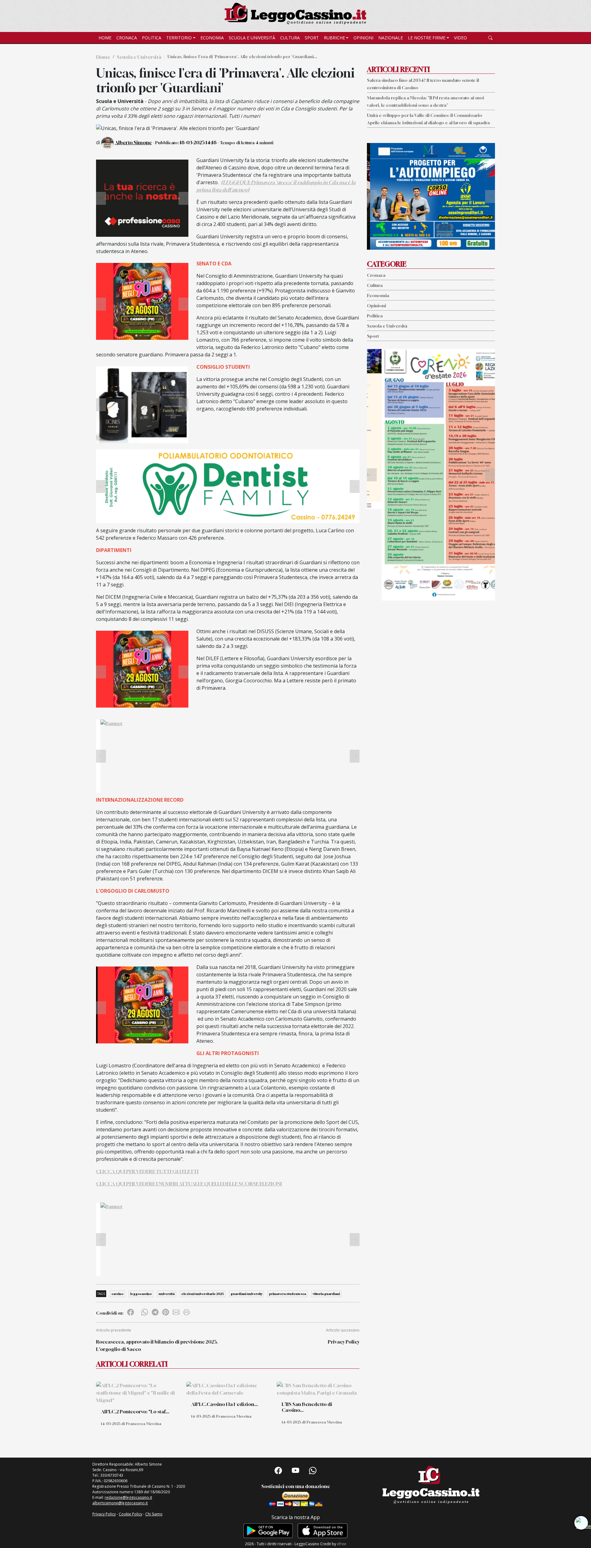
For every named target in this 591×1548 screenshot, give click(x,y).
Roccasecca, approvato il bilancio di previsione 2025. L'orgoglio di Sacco (157, 1345)
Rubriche (334, 38)
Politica (151, 38)
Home (104, 38)
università (167, 1294)
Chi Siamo (154, 1514)
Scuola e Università (252, 38)
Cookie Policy (130, 1514)
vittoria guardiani (326, 1294)
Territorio (179, 38)
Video (460, 38)
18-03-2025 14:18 (198, 142)
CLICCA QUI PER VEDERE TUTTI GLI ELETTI (147, 1171)
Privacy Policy (344, 1342)
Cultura (290, 38)
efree (341, 1543)
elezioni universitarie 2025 (202, 1294)
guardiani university (246, 1294)
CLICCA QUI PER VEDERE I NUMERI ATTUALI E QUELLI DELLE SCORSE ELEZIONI (189, 1184)
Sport (312, 38)
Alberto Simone (133, 142)
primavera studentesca (287, 1294)
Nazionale (390, 38)
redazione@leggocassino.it (128, 1497)
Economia (212, 38)
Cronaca (126, 38)
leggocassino (141, 1294)
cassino (117, 1294)
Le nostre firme (426, 38)
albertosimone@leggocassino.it (120, 1503)
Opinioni (363, 38)
